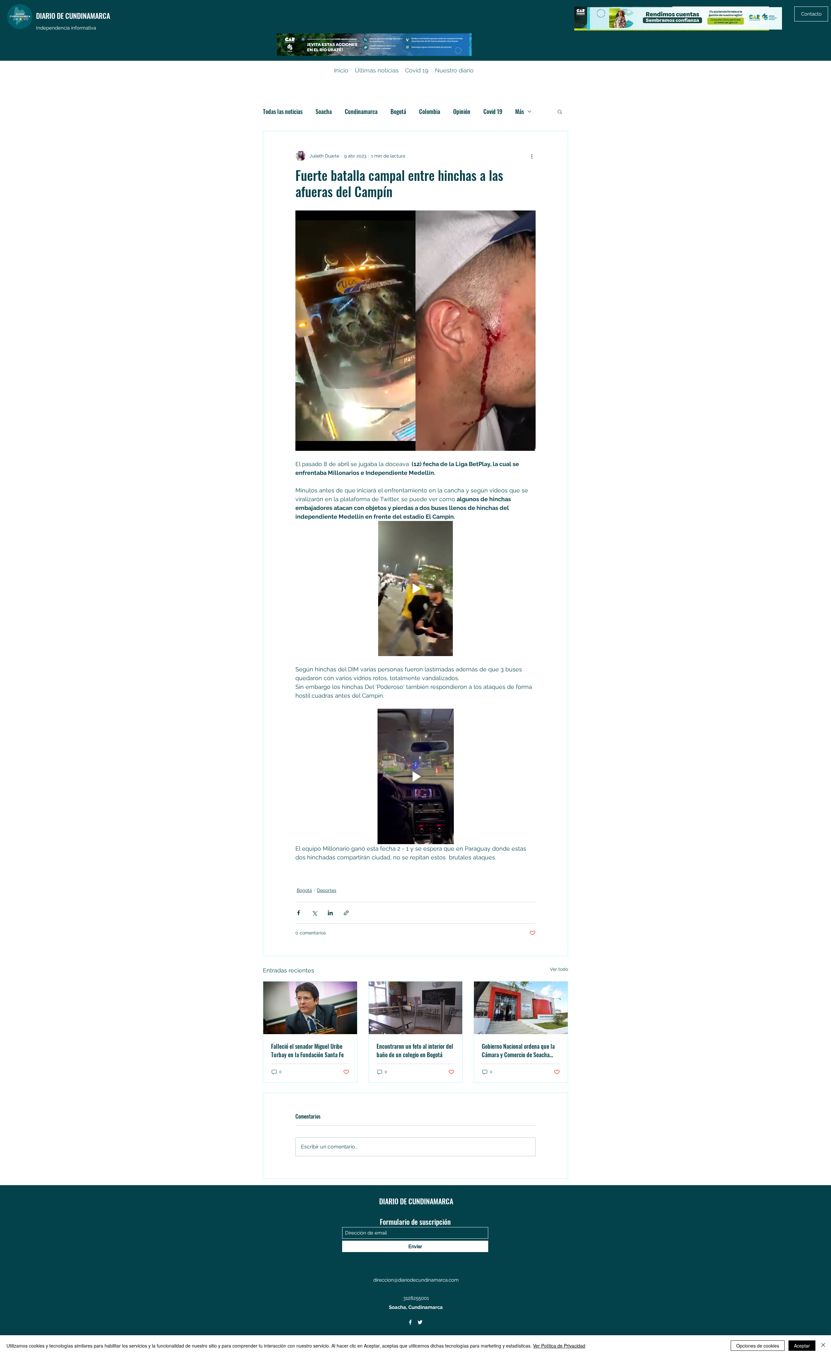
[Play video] (415, 588)
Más (519, 111)
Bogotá (398, 111)
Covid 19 (492, 111)
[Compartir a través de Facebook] (298, 913)
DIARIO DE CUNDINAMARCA (73, 15)
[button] (560, 111)
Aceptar (802, 1345)
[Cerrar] (823, 1345)
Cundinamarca (361, 111)
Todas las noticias (283, 111)
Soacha (324, 111)
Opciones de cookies (757, 1345)
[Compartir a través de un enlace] (346, 913)
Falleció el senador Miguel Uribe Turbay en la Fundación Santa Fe (307, 1050)
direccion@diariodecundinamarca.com (416, 1280)
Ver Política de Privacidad (559, 1345)
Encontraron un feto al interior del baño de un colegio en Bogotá (415, 1050)
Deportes (326, 890)
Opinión (461, 111)
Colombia (429, 111)
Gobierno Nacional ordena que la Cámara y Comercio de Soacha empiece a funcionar (518, 1050)
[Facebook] (410, 1322)
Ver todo (559, 969)
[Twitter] (420, 1322)
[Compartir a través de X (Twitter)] (314, 913)
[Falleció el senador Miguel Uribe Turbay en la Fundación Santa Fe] (310, 1008)
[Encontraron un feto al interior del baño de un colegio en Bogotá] (416, 1008)
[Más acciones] (532, 156)
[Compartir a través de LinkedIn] (330, 913)
